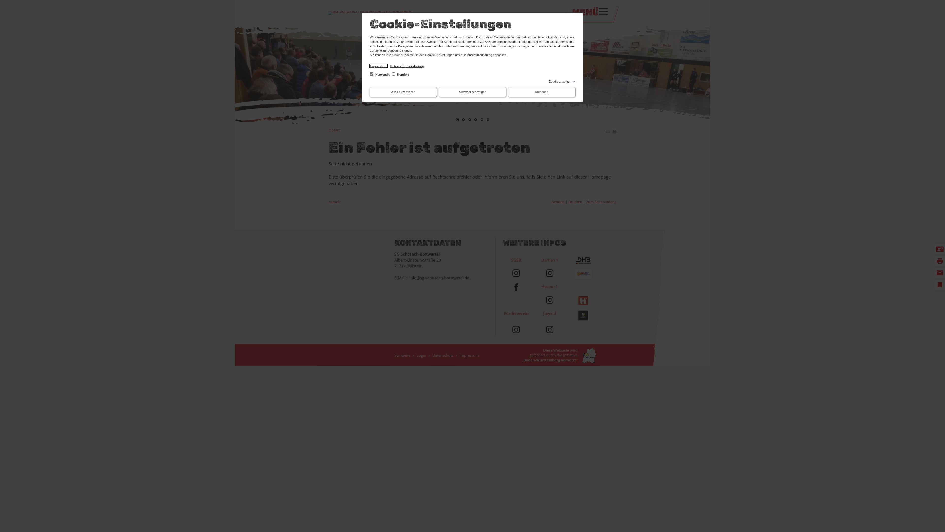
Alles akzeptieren (403, 92)
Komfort (402, 74)
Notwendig (383, 74)
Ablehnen (541, 92)
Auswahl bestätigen (472, 92)
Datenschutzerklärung (407, 66)
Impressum (378, 66)
